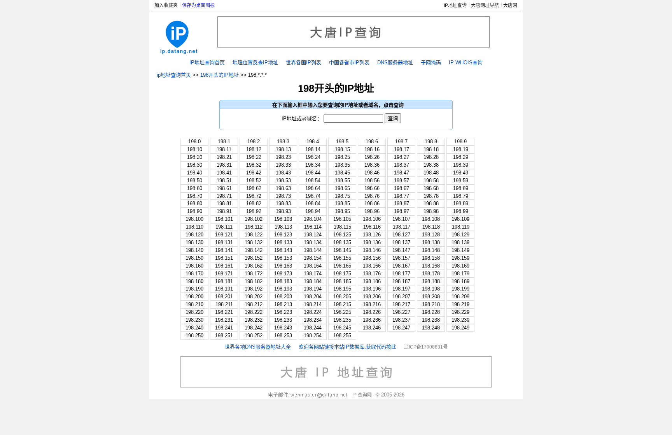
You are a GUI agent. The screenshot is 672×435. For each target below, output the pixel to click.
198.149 (460, 250)
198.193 (283, 289)
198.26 (372, 157)
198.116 (372, 227)
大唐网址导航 (485, 5)
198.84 (312, 203)
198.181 (224, 281)
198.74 (312, 196)
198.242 (253, 328)
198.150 (194, 258)
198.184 (313, 281)
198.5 (342, 141)
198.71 (224, 196)
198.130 (194, 242)
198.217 (401, 304)
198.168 (431, 266)
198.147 (401, 250)
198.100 (194, 219)
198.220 (194, 312)
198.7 (401, 141)
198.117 (401, 227)
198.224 (313, 312)
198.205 (342, 296)
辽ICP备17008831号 (426, 347)
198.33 (283, 165)
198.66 (372, 188)
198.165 (342, 266)
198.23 (283, 157)
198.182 (253, 281)
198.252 (253, 335)
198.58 (431, 180)
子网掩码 (431, 62)
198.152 (253, 258)
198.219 (460, 304)
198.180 (194, 281)
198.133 (283, 242)
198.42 (253, 173)
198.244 (313, 328)
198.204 (313, 296)
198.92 (253, 211)
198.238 (431, 320)
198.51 (224, 180)
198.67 (401, 188)
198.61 (224, 188)
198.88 (431, 203)
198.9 (460, 141)
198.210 (194, 304)
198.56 (372, 180)
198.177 (401, 273)
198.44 (312, 173)
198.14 (312, 149)
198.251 (224, 335)
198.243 (283, 328)
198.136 (372, 242)
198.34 (312, 165)
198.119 (460, 227)
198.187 (401, 281)
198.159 (460, 258)
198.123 (283, 235)
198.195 (342, 289)
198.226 (372, 312)
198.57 (401, 180)
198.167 (401, 266)
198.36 (372, 165)
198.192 (253, 289)
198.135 (342, 242)
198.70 (194, 196)
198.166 (372, 266)
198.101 (224, 219)
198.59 (460, 180)
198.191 (224, 289)
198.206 (372, 296)
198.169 (460, 266)
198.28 (431, 157)
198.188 (431, 281)
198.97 (401, 211)
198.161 (224, 266)
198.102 (253, 219)
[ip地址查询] (178, 53)
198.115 (342, 227)
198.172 (253, 273)
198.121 (224, 235)
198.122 (253, 235)
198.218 (431, 304)
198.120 (194, 235)
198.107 (401, 219)
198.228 (431, 312)
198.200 (194, 296)
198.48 (431, 173)
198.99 (460, 211)
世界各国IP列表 (303, 62)
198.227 (401, 312)
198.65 (342, 188)
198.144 (313, 250)
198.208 (431, 296)
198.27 (401, 157)
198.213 (283, 304)
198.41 (224, 173)
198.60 (194, 188)
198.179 (460, 273)
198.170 (194, 273)
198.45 (342, 173)
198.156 (372, 258)
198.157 (401, 258)
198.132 (253, 242)
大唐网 (510, 5)
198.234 (313, 320)
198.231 (224, 320)
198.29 (460, 157)
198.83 (283, 203)
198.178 (431, 273)
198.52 (253, 180)
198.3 (283, 141)
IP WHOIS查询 (466, 62)
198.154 (313, 258)
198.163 (283, 266)
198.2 (253, 141)
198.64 (312, 188)
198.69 (460, 188)
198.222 (253, 312)
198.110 (194, 227)
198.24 (312, 157)
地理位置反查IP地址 (255, 62)
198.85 (342, 203)
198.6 (372, 141)
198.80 (194, 203)
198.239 (460, 320)
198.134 (313, 242)
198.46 (372, 173)
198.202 (253, 296)
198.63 (283, 188)
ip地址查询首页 (174, 75)
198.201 (224, 296)
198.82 (253, 203)
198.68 (431, 188)
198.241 (224, 328)
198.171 (224, 273)
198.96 (372, 211)
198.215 (342, 304)
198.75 (342, 196)
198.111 (224, 227)
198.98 (431, 211)
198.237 (401, 320)
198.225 (342, 312)
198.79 (460, 196)
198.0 (194, 141)
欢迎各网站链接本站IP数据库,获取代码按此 (347, 347)
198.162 (253, 266)
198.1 (224, 141)
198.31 (224, 165)
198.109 (460, 219)
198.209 (460, 296)
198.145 (342, 250)
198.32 (253, 165)
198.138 (431, 242)
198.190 (194, 289)
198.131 (224, 242)
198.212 (253, 304)
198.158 (431, 258)
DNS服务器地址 (395, 62)
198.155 (342, 258)
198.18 (431, 149)
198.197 (401, 289)
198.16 (372, 149)
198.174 (313, 273)
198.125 (342, 235)
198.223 (283, 312)
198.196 (372, 289)
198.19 (460, 149)
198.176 (372, 273)
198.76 (372, 196)
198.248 (431, 328)
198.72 (253, 196)
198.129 (460, 235)
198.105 (342, 219)
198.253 (283, 335)
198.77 (401, 196)
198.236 (372, 320)
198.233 (283, 320)
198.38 (431, 165)
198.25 (342, 157)
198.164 (313, 266)
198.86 (372, 203)
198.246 (372, 328)
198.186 (372, 281)
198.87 (401, 203)
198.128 (431, 235)
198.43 (283, 173)
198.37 (401, 165)
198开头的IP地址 (219, 75)
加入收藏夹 (166, 5)
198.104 (313, 219)
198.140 (194, 250)
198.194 (313, 289)
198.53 (283, 180)
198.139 (460, 242)
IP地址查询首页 (207, 62)
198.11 (224, 149)
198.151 (224, 258)
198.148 (431, 250)
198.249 (460, 328)
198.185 (342, 281)
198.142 (253, 250)
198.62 (253, 188)
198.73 (283, 196)
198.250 (194, 335)
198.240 (194, 328)
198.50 (194, 180)
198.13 (283, 149)
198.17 (401, 149)
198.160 (194, 266)
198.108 (431, 219)
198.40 (194, 173)
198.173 (283, 273)
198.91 (224, 211)
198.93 (283, 211)
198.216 (372, 304)
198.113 (283, 227)
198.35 (342, 165)
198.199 (460, 289)
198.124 (313, 235)
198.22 (253, 157)
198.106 (372, 219)
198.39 (460, 165)
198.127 (401, 235)
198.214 (313, 304)
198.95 (342, 211)
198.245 (342, 328)
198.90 (194, 211)
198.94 (312, 211)
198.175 (342, 273)
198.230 (194, 320)
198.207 (401, 296)
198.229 (460, 312)
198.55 (342, 180)
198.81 (224, 203)
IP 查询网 (362, 395)
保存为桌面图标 (198, 5)
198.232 (253, 320)
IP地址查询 (455, 5)
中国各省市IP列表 (349, 62)
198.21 (224, 157)
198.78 (431, 196)
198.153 (283, 258)
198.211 (224, 304)
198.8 (431, 141)
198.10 (194, 149)
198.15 (342, 149)
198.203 (283, 296)
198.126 (372, 235)
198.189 (460, 281)
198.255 (342, 335)
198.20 (194, 157)
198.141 (224, 250)
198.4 (312, 141)
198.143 (283, 250)
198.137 (401, 242)
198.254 (313, 335)
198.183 (283, 281)
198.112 (253, 227)
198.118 (431, 227)
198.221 (224, 312)
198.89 (460, 203)
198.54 (312, 180)
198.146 (372, 250)
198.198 (431, 289)
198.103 (283, 219)
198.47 (401, 173)
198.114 (313, 227)
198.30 (194, 165)
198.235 (342, 320)
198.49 (460, 173)
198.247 (401, 328)
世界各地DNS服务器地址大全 (258, 347)
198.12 (253, 149)
